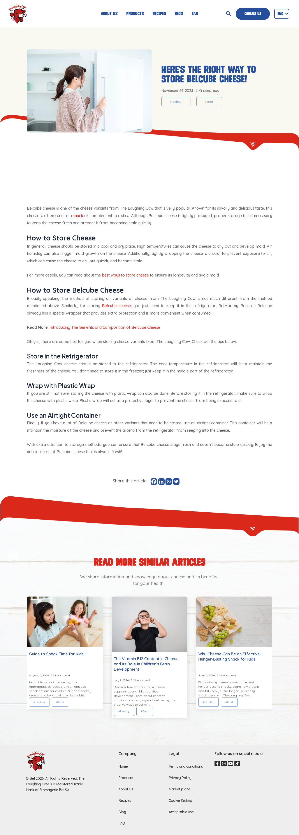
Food (209, 102)
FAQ (195, 13)
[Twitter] (176, 481)
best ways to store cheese (125, 275)
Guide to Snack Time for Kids (56, 653)
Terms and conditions (186, 766)
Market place (179, 789)
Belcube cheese (116, 305)
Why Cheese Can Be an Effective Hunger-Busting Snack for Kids (229, 656)
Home (123, 766)
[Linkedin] (161, 481)
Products (135, 13)
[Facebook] (154, 481)
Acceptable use (181, 812)
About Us (109, 13)
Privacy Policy (180, 778)
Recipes (159, 13)
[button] (135, 721)
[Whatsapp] (168, 481)
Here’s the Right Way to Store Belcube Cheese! (208, 74)
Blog (179, 13)
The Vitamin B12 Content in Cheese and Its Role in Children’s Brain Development (146, 664)
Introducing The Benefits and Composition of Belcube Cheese (105, 327)
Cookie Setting (180, 800)
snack (78, 215)
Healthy (175, 102)
